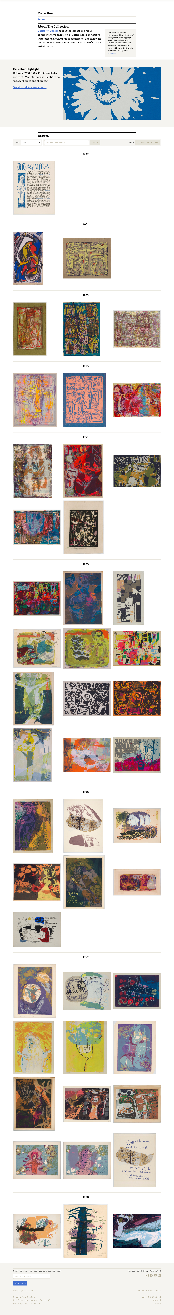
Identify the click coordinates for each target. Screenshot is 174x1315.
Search (95, 142)
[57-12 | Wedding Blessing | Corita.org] (87, 1160)
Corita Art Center (48, 31)
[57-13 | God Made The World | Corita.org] (134, 1160)
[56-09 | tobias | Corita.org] (137, 882)
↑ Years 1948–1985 (147, 142)
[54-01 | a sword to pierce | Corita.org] (32, 471)
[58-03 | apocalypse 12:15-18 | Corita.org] (137, 1231)
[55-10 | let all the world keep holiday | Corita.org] (137, 648)
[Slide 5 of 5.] (112, 93)
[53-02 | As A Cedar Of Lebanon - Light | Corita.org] (35, 400)
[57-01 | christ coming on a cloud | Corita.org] (34, 991)
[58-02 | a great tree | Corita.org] (85, 1231)
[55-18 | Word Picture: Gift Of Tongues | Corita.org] (137, 755)
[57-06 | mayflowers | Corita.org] (135, 1047)
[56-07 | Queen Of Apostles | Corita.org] (84, 882)
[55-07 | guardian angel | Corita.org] (37, 648)
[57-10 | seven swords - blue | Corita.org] (37, 1160)
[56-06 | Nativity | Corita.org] (37, 882)
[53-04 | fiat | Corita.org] (137, 400)
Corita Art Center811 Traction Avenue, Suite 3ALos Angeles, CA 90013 (31, 1300)
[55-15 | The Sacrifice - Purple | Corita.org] (137, 698)
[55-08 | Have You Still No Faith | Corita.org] (87, 648)
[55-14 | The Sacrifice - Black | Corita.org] (87, 698)
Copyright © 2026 (23, 1290)
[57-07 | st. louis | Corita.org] (34, 1104)
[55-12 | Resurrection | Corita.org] (33, 698)
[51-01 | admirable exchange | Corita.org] (28, 258)
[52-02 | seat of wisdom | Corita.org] (29, 329)
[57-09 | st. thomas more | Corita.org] (137, 1104)
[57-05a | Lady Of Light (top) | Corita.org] (33, 1047)
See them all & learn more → (29, 87)
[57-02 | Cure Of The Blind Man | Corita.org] (87, 991)
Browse (41, 18)
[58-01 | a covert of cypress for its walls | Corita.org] (37, 1231)
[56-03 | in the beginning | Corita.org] (83, 826)
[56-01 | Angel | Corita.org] (33, 826)
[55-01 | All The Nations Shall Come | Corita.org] (37, 598)
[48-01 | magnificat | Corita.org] (34, 187)
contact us (112, 53)
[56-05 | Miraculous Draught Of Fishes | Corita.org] (137, 825)
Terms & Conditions (149, 1290)
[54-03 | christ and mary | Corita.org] (137, 471)
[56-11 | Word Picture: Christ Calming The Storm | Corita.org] (37, 929)
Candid (157, 1300)
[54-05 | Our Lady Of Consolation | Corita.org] (83, 527)
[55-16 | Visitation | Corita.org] (32, 755)
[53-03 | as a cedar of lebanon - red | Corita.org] (84, 400)
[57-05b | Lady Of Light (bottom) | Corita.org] (85, 1047)
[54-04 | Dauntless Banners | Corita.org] (37, 527)
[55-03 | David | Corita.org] (83, 598)
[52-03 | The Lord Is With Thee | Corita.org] (81, 329)
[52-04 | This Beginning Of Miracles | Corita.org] (137, 329)
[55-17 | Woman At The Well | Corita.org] (87, 755)
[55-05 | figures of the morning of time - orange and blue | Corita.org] (128, 598)
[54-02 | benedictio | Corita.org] (83, 471)
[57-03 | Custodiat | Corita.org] (137, 991)
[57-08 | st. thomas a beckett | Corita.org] (87, 1104)
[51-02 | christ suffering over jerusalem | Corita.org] (87, 258)
